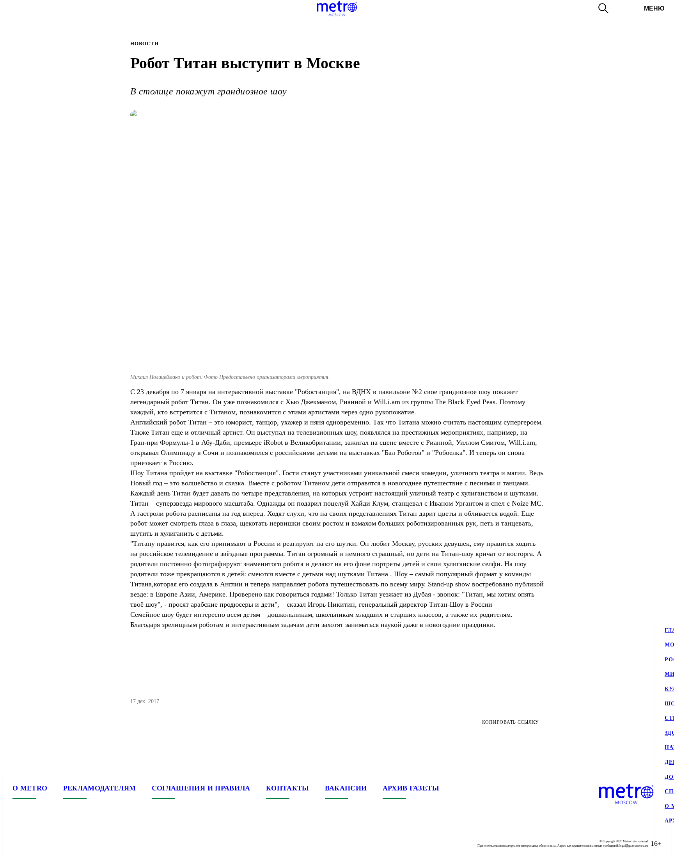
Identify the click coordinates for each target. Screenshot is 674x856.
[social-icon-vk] (18, 843)
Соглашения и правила (201, 788)
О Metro (30, 788)
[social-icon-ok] (50, 843)
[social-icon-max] (65, 843)
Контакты (287, 788)
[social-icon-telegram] (34, 843)
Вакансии (346, 788)
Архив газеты (411, 788)
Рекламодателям (99, 788)
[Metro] (337, 8)
